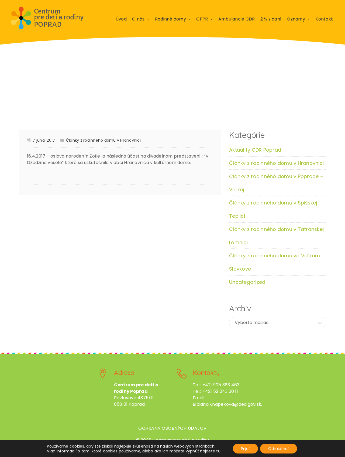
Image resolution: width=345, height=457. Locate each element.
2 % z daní (271, 19)
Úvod (121, 19)
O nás (138, 19)
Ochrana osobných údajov (172, 428)
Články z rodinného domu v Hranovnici (103, 140)
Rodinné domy (170, 19)
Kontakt (324, 19)
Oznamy (296, 19)
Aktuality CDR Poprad (255, 149)
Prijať (245, 448)
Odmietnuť (278, 448)
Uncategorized (247, 282)
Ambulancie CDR (236, 19)
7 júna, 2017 (44, 140)
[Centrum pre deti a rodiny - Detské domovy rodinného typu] (47, 18)
